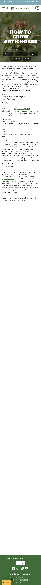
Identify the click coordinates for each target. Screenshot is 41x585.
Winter (27, 59)
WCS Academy (14, 50)
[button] (37, 8)
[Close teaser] (12, 579)
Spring (33, 54)
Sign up (20, 563)
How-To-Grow (21, 54)
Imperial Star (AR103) (22, 109)
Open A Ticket (20, 583)
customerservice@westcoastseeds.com (20, 577)
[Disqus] (20, 229)
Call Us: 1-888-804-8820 (20, 580)
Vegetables (16, 59)
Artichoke (8, 54)
